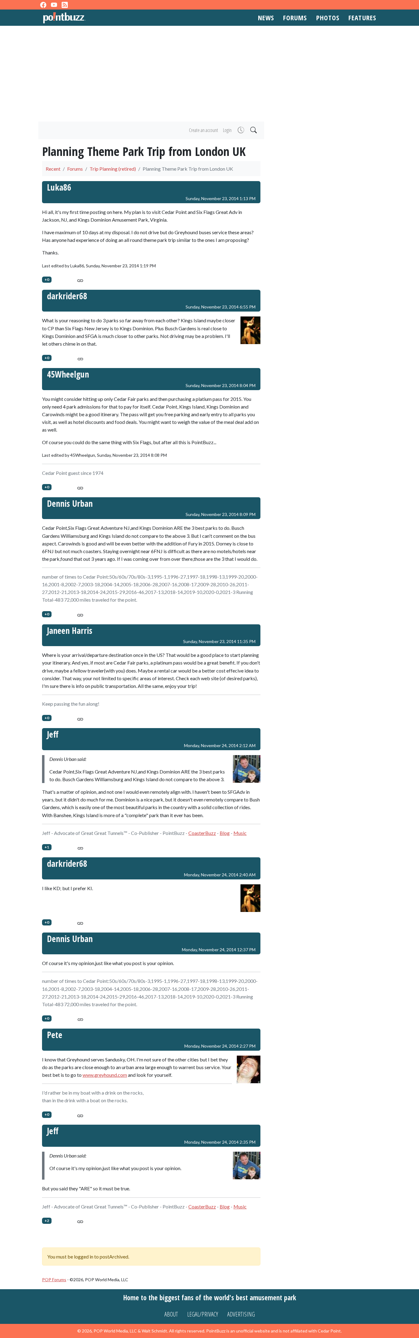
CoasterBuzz (202, 833)
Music (240, 833)
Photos (328, 17)
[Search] (253, 130)
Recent (53, 169)
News (266, 17)
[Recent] (240, 130)
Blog (225, 833)
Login (227, 130)
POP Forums (54, 1279)
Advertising (241, 1314)
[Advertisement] (209, 74)
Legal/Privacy (202, 1314)
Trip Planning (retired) (113, 169)
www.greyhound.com (105, 1075)
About (171, 1314)
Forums (295, 17)
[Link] (80, 279)
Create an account (203, 130)
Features (362, 17)
